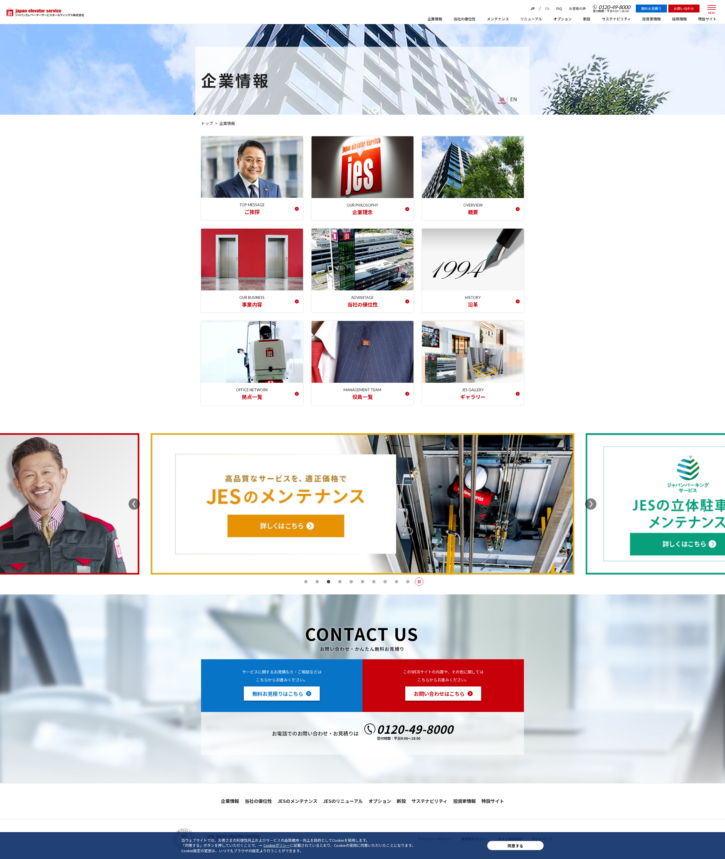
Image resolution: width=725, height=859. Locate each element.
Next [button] (590, 504)
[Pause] (419, 581)
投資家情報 (464, 801)
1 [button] (306, 581)
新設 (401, 801)
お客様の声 (577, 8)
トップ (207, 123)
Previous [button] (134, 504)
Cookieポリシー (276, 845)
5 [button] (351, 581)
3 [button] (328, 581)
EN (547, 8)
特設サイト (492, 801)
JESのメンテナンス (297, 801)
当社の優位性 (258, 801)
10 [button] (408, 581)
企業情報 (230, 801)
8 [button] (385, 581)
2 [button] (317, 581)
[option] (362, 504)
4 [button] (340, 581)
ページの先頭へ (539, 797)
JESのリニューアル (343, 801)
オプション (379, 801)
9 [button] (396, 581)
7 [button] (374, 581)
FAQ (559, 8)
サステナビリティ (429, 801)
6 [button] (362, 581)
